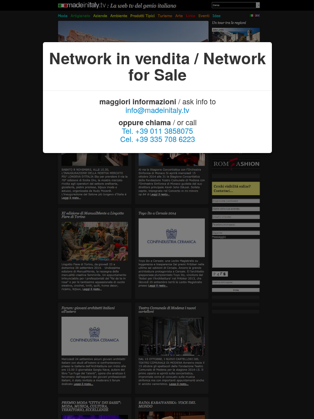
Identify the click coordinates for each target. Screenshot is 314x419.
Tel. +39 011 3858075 (157, 130)
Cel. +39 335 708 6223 (157, 138)
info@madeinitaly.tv (157, 109)
